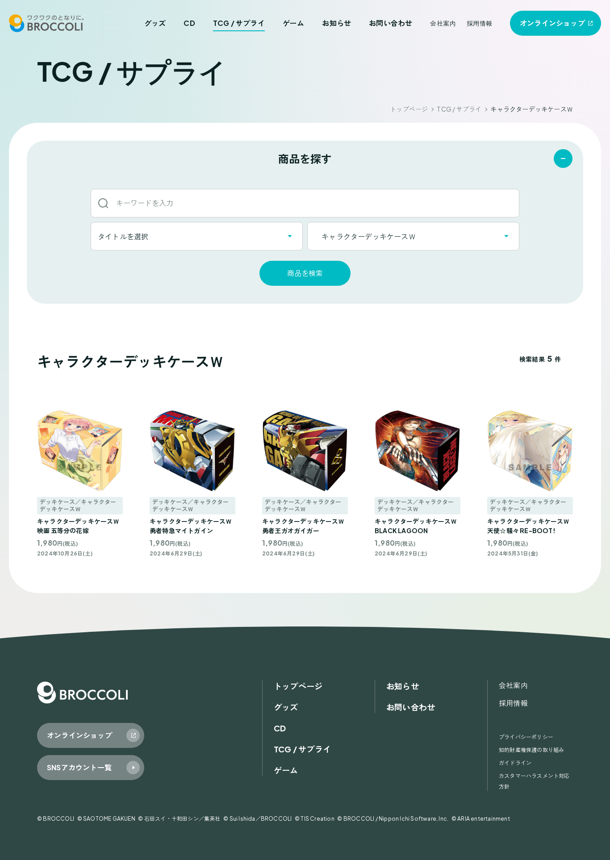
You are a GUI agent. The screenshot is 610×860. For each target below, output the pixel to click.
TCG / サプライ (239, 23)
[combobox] (197, 236)
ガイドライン (515, 763)
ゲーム (294, 23)
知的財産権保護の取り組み (531, 750)
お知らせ (336, 23)
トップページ (409, 109)
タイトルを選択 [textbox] (123, 236)
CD (189, 23)
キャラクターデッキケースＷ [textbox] (365, 236)
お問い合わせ (390, 23)
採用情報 (479, 23)
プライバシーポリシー (526, 737)
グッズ (155, 23)
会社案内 (442, 23)
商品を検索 (305, 273)
